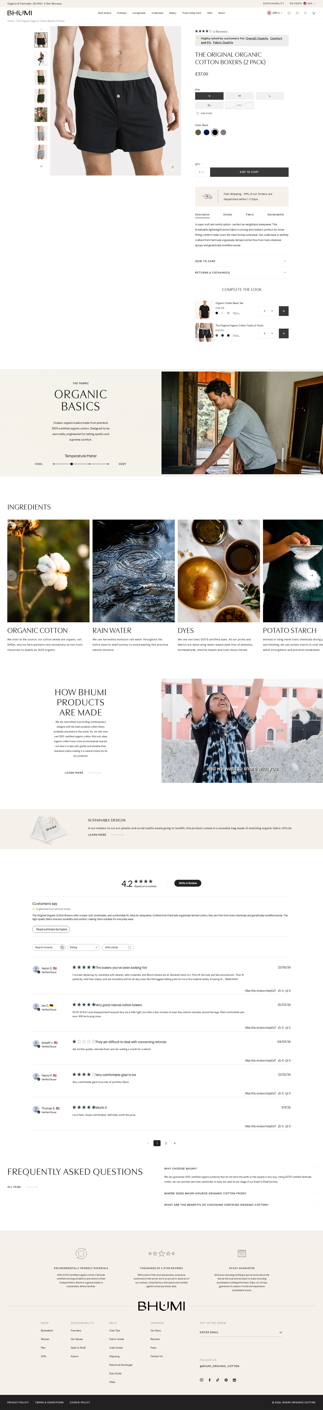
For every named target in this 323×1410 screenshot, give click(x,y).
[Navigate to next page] (175, 1143)
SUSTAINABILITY (273, 3)
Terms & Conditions (49, 1402)
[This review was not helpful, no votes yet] (286, 991)
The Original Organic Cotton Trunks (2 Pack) (239, 325)
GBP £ (276, 12)
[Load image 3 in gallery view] (40, 58)
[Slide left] (41, 29)
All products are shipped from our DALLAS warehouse (39, 3)
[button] (305, 13)
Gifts (43, 1356)
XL (209, 105)
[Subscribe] (278, 1332)
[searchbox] (46, 947)
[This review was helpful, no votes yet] (279, 991)
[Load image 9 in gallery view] (40, 152)
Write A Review (188, 883)
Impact (75, 1356)
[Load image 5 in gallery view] (40, 95)
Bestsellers (47, 1330)
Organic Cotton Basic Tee (229, 303)
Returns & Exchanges (121, 1364)
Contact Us (156, 1356)
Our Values (77, 1339)
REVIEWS (296, 3)
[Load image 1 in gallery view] (40, 39)
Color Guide (116, 1347)
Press (153, 1347)
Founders (76, 1330)
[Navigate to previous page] (148, 1143)
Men (43, 1347)
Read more (231, 979)
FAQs (112, 1382)
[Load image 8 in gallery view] (40, 133)
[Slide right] (41, 166)
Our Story (155, 1330)
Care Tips (114, 1330)
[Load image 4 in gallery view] (40, 77)
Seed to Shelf (78, 1347)
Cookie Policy (80, 1402)
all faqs (14, 1187)
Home (10, 20)
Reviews (155, 1339)
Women (45, 1339)
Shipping (114, 1356)
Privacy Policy (18, 1402)
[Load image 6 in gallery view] (40, 114)
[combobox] (83, 947)
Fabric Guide (116, 1339)
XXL (239, 105)
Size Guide (115, 1373)
